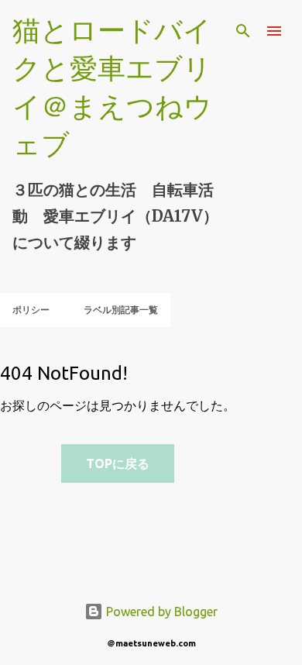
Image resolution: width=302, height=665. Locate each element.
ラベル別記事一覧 (121, 310)
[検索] (243, 31)
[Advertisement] (61, 541)
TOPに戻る (117, 463)
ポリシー (31, 310)
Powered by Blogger (160, 611)
